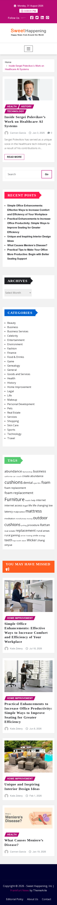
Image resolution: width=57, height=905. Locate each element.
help (33, 500)
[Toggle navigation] (28, 49)
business (39, 471)
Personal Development (21, 404)
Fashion (12, 348)
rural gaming (12, 535)
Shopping (13, 421)
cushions (13, 482)
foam (45, 482)
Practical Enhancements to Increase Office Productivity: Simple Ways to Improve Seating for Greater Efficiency (28, 713)
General (12, 370)
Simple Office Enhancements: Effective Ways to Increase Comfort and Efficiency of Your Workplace (28, 210)
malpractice (19, 511)
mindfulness (21, 519)
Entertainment (16, 340)
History (11, 382)
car (14, 476)
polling (24, 525)
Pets (10, 408)
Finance (11, 352)
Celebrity (12, 335)
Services (12, 417)
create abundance (32, 476)
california (8, 476)
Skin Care (13, 425)
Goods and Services (18, 374)
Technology (14, 434)
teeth (8, 540)
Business (12, 327)
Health (11, 378)
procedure (33, 525)
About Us (32, 899)
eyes (35, 483)
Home (8, 62)
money (29, 519)
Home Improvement (19, 387)
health (28, 500)
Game (10, 361)
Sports (11, 429)
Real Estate (13, 412)
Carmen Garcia (18, 132)
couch (19, 476)
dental (28, 482)
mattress (33, 511)
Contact (46, 899)
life (30, 505)
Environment (15, 344)
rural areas (43, 530)
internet (41, 500)
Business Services (17, 331)
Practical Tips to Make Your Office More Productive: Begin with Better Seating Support (28, 254)
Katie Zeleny (16, 648)
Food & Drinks (15, 357)
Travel (11, 438)
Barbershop (27, 472)
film (39, 483)
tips (14, 541)
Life (9, 395)
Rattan (45, 525)
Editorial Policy (14, 899)
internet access (13, 505)
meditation (9, 518)
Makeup (12, 399)
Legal (10, 391)
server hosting (26, 536)
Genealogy (13, 365)
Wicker (32, 540)
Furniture (14, 499)
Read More (14, 157)
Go (46, 174)
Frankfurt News (19, 890)
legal (25, 505)
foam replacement (15, 488)
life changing (40, 505)
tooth (18, 541)
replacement (26, 530)
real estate (9, 530)
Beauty (11, 323)
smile (35, 535)
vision (24, 541)
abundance (13, 471)
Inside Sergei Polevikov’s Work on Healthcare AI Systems (24, 67)
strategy (42, 536)
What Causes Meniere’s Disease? (27, 245)
